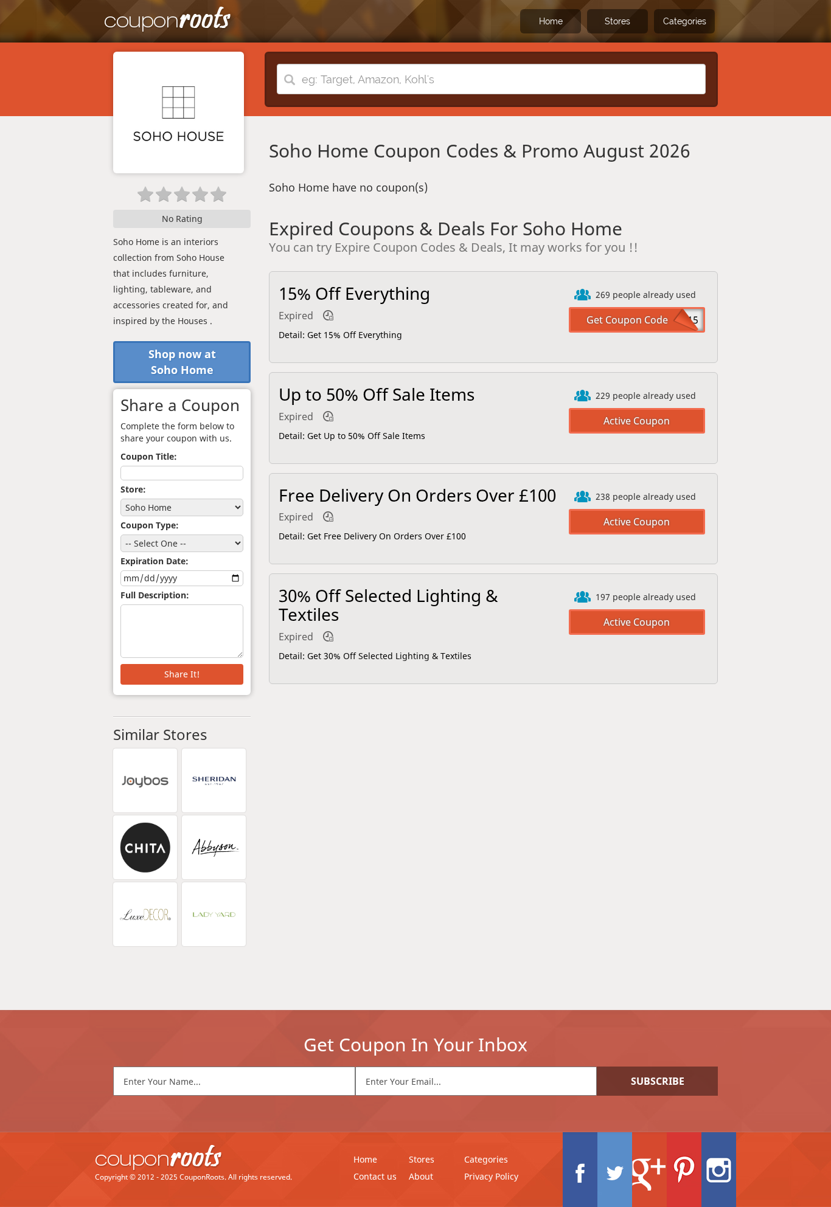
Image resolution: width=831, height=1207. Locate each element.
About (421, 1176)
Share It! (182, 674)
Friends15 (675, 320)
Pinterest (684, 1169)
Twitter (614, 1169)
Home (551, 21)
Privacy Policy (491, 1176)
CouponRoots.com (168, 19)
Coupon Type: (149, 525)
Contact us (375, 1176)
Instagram (718, 1169)
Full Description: (154, 595)
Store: (133, 489)
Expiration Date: (154, 561)
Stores (617, 21)
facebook (580, 1169)
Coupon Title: (148, 456)
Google (649, 1169)
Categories (684, 21)
